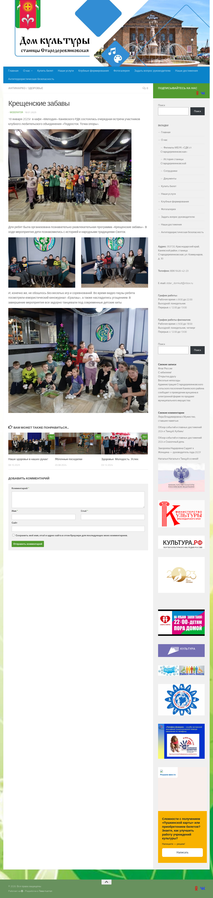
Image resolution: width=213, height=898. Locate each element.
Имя (15, 511)
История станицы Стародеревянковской (173, 161)
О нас (26, 70)
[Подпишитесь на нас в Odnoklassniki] (197, 93)
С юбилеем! (165, 372)
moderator (16, 112)
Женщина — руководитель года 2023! (179, 452)
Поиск (161, 105)
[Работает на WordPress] (22, 891)
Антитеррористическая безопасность (31, 79)
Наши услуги (66, 70)
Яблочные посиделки (68, 459)
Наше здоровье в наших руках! (28, 459)
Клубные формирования (93, 70)
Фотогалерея (121, 70)
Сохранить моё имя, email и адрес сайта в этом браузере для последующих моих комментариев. (72, 535)
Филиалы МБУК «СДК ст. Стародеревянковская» (176, 149)
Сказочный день (175, 441)
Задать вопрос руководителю (152, 70)
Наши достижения (186, 70)
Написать (182, 852)
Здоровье (35, 88)
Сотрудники (170, 170)
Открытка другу (167, 376)
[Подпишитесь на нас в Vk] (203, 93)
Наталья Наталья (168, 458)
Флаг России (165, 368)
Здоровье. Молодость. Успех (119, 459)
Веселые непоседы (169, 380)
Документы (170, 178)
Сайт (14, 522)
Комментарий (20, 488)
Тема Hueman (45, 891)
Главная (13, 70)
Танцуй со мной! (189, 458)
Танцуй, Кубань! (175, 431)
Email (84, 511)
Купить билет (45, 70)
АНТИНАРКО (16, 88)
